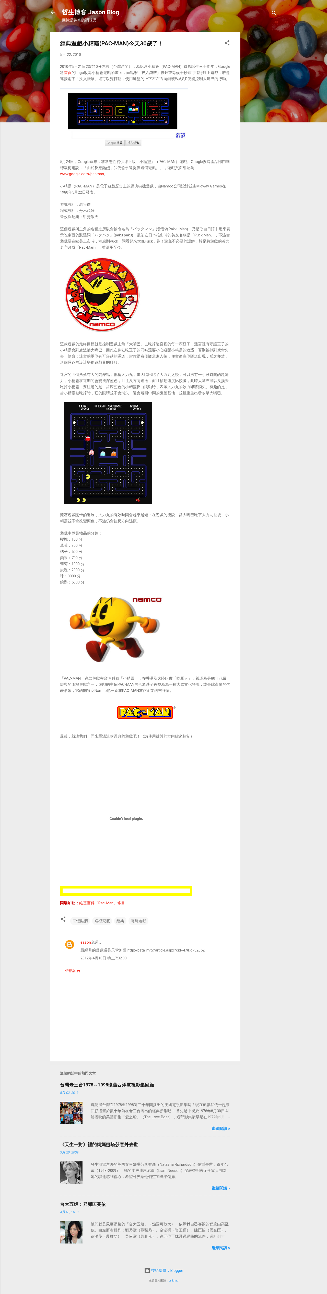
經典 (120, 921)
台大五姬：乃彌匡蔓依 (83, 1204)
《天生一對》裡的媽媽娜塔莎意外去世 (99, 1144)
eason (85, 942)
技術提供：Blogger (166, 1270)
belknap (173, 1280)
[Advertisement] (260, 108)
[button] (227, 44)
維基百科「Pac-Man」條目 (102, 903)
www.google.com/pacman (82, 174)
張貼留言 (72, 970)
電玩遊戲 (138, 921)
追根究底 (102, 921)
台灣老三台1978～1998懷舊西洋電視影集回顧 (107, 1084)
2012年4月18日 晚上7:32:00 (103, 958)
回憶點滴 (80, 921)
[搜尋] (274, 14)
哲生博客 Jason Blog (90, 12)
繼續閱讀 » (221, 1128)
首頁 (68, 72)
